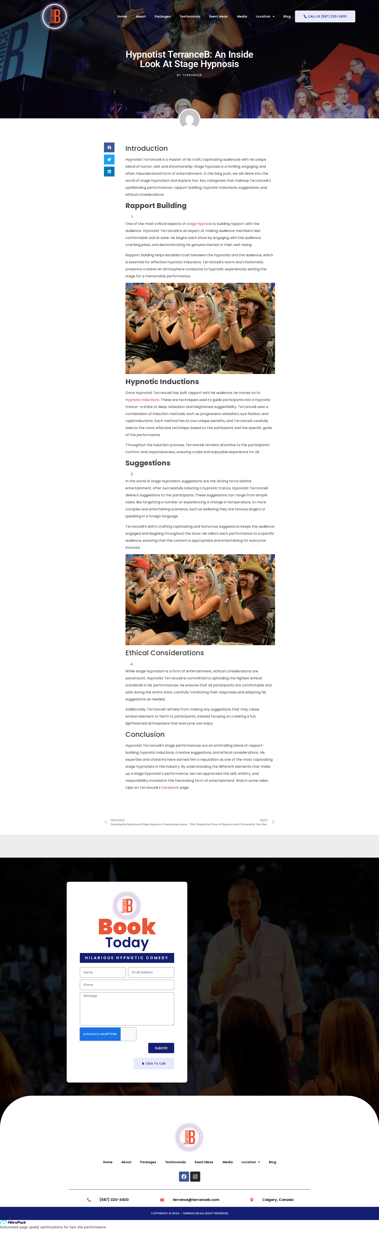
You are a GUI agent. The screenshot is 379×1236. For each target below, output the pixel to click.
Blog (287, 16)
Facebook (170, 787)
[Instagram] (195, 1177)
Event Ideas (218, 16)
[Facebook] (184, 1177)
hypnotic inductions (142, 399)
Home (122, 16)
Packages (163, 16)
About (141, 16)
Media (242, 16)
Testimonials (189, 16)
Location (263, 16)
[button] (109, 147)
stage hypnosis (200, 223)
